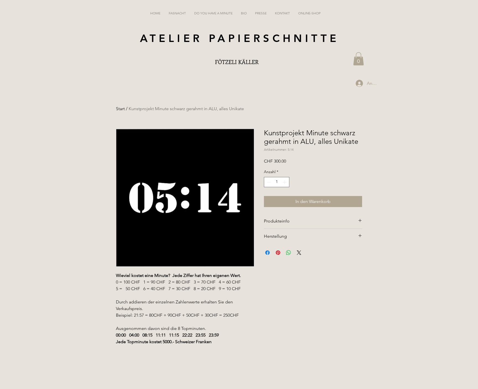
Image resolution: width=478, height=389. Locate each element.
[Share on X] (299, 252)
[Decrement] (268, 182)
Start (120, 108)
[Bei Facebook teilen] (267, 252)
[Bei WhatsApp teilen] (288, 252)
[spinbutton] (277, 182)
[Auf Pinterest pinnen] (278, 252)
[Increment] (285, 182)
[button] (358, 58)
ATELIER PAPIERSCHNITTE (239, 38)
